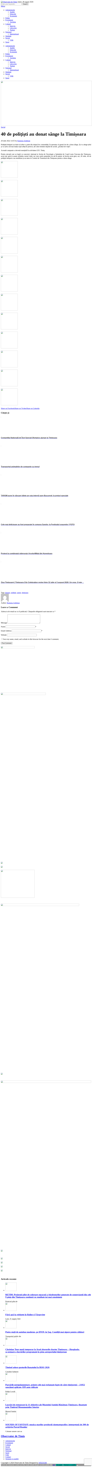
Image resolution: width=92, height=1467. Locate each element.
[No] (77, 1465)
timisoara (25, 593)
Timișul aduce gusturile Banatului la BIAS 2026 (27, 1367)
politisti (13, 593)
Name (3, 627)
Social (7, 38)
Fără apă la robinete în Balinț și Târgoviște (25, 1314)
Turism (12, 30)
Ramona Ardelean (23, 141)
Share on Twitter (20, 408)
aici (54, 1465)
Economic (13, 16)
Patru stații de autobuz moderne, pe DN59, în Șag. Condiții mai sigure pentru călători (44, 1332)
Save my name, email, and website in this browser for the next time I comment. (31, 639)
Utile (11, 40)
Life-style (13, 28)
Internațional (14, 34)
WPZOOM (43, 1463)
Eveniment (9, 20)
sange (19, 593)
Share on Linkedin (32, 408)
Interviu (12, 26)
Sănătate (8, 36)
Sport (7, 42)
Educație (13, 14)
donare (7, 593)
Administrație (10, 10)
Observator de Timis (13, 1436)
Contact (8, 1457)
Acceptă (59, 1465)
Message (4, 623)
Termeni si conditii (70, 1465)
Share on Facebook (8, 408)
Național (8, 32)
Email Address (6, 631)
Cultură (8, 24)
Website (4, 635)
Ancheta (13, 22)
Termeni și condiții (12, 1459)
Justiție (12, 12)
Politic (7, 18)
